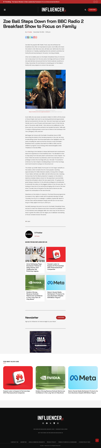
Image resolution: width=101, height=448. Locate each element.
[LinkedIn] (32, 37)
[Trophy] (54, 423)
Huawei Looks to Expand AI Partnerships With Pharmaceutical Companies (55, 266)
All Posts (37, 236)
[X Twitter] (28, 37)
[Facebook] (26, 37)
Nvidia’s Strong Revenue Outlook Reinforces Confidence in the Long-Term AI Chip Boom (34, 295)
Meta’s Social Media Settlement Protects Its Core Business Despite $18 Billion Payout (55, 294)
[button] (5, 10)
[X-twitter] (50, 423)
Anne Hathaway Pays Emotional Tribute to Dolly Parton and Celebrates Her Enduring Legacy (34, 267)
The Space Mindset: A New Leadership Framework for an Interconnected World (35, 2)
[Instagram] (43, 423)
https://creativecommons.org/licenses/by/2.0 (39, 111)
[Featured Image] (18, 377)
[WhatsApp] (30, 37)
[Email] (36, 37)
